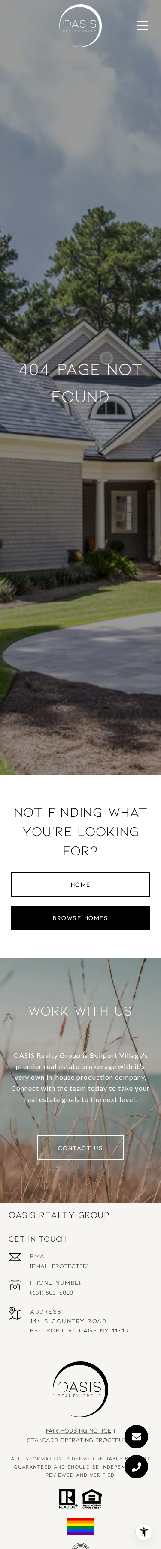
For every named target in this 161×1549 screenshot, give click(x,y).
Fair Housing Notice (78, 1430)
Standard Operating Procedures (80, 1439)
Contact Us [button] (80, 1147)
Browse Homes (80, 917)
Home (81, 884)
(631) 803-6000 (51, 1292)
